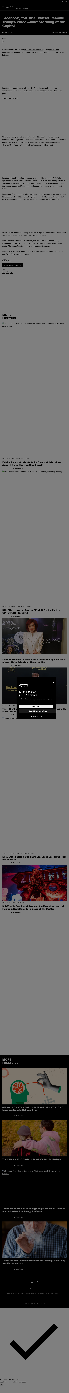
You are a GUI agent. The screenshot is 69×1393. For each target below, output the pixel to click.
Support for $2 (36, 706)
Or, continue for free (36, 716)
